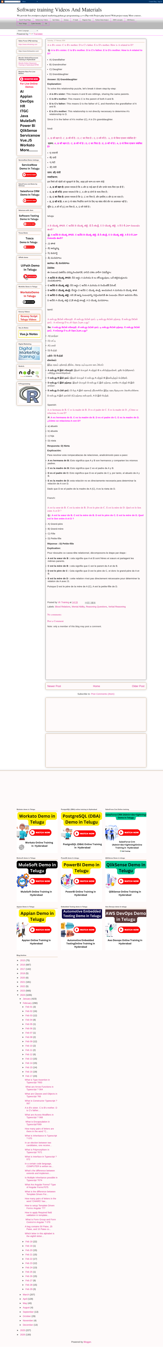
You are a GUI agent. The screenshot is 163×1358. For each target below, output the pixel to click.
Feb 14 (29, 1063)
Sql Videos (55, 20)
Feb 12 (29, 1054)
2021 (23, 982)
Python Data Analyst (102, 20)
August (26, 1307)
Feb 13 (29, 1059)
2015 (23, 960)
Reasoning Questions (96, 606)
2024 (23, 995)
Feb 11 (29, 1050)
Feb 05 (29, 1024)
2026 (23, 1334)
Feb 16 (29, 1071)
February (27, 1003)
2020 (23, 977)
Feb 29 (29, 1289)
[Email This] (86, 603)
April (25, 1299)
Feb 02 (29, 1011)
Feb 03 (29, 1015)
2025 (23, 1330)
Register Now (86, 20)
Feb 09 (29, 1041)
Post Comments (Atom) (102, 694)
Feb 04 (29, 1020)
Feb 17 (29, 1076)
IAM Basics (131, 20)
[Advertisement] (95, 714)
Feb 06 (29, 1028)
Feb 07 (29, 1033)
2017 (23, 969)
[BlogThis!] (88, 603)
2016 (23, 964)
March (26, 1294)
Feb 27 (29, 1280)
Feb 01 (29, 1007)
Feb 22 (29, 1259)
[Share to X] (90, 603)
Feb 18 (29, 1241)
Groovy (66, 20)
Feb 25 (29, 1272)
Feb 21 (29, 1254)
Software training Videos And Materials (59, 9)
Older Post (138, 686)
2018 (23, 973)
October (27, 1316)
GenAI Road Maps (25, 20)
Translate (38, 34)
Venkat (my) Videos (41, 20)
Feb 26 (29, 1276)
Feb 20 (29, 1250)
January (27, 999)
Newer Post (54, 686)
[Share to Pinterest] (94, 603)
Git (46, 23)
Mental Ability (78, 606)
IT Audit (75, 20)
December (28, 1325)
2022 (23, 986)
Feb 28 (29, 1285)
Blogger (87, 1342)
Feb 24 (29, 1267)
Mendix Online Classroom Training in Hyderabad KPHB (29, 64)
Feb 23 (29, 1263)
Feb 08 (29, 1037)
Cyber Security (36, 23)
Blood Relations (62, 606)
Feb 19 (29, 1246)
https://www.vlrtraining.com (28, 44)
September (28, 1312)
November (28, 1320)
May (25, 1303)
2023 (23, 990)
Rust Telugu (23, 23)
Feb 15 (29, 1067)
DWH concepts (118, 20)
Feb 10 (29, 1046)
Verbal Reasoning (117, 606)
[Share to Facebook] (92, 603)
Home (96, 686)
